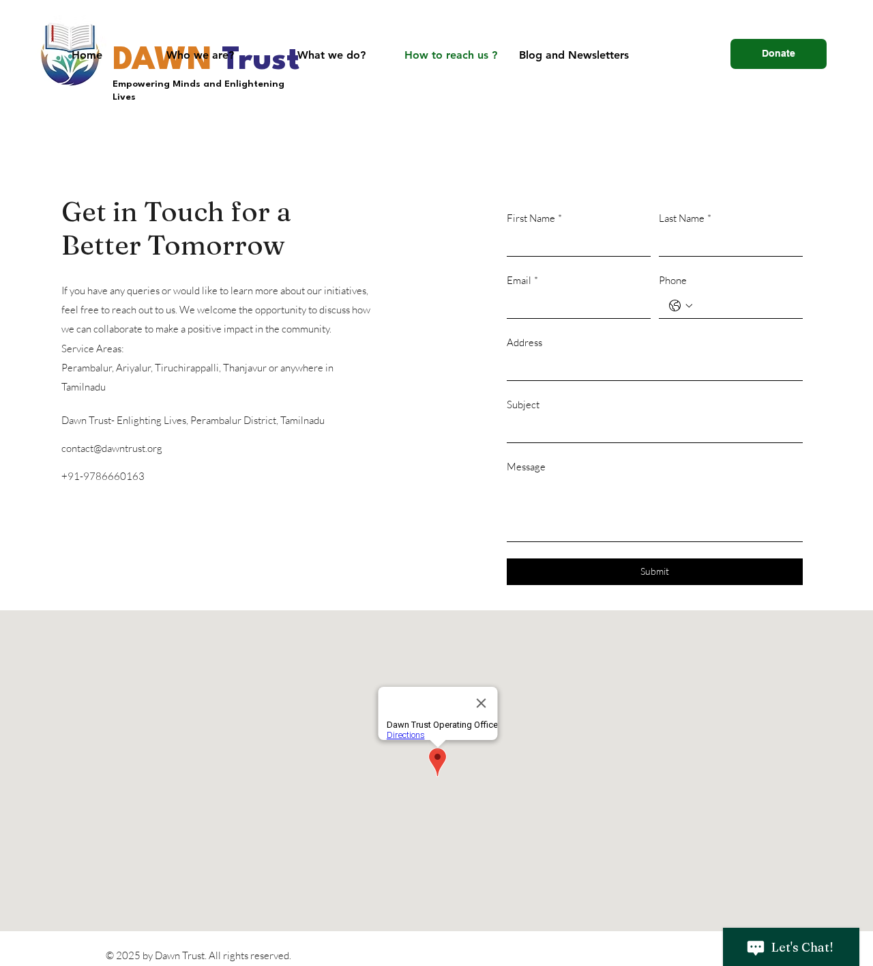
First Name (534, 218)
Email (522, 280)
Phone (673, 280)
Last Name (685, 218)
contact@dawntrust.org (111, 448)
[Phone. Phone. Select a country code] (680, 306)
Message (526, 466)
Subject (523, 404)
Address (524, 342)
